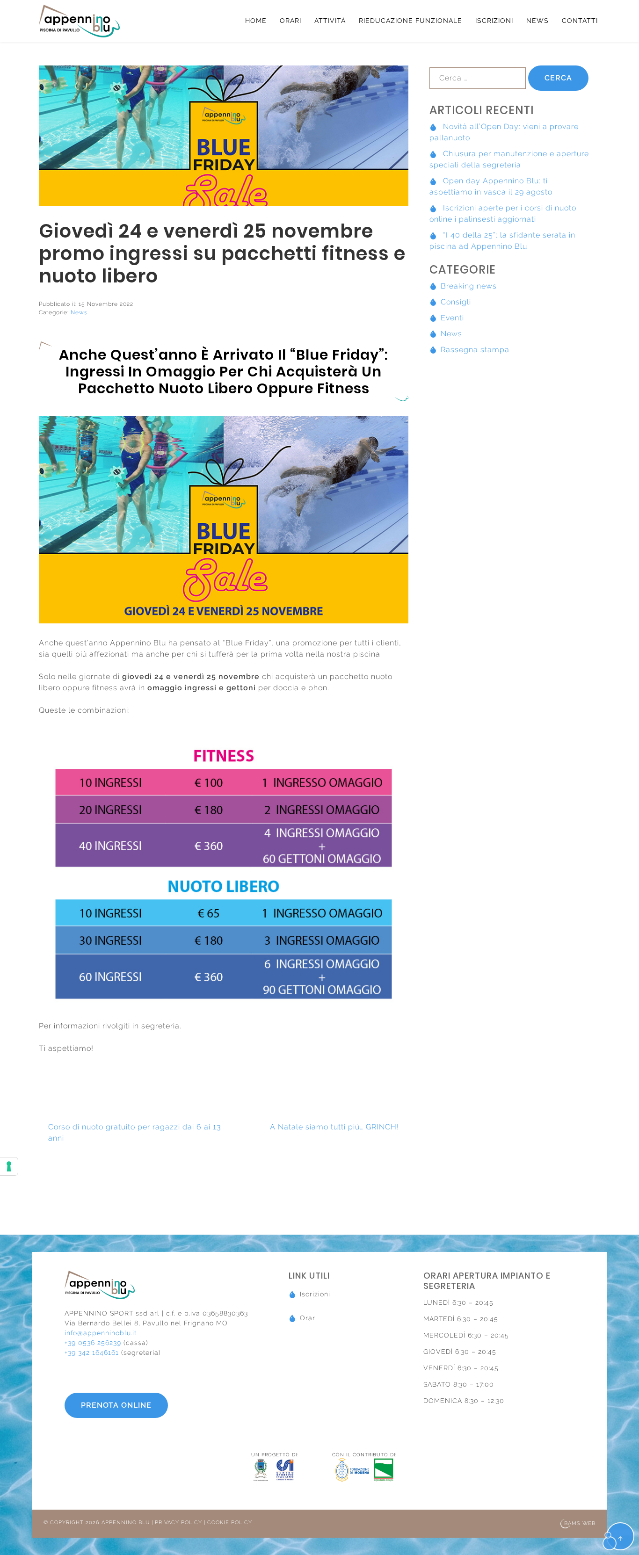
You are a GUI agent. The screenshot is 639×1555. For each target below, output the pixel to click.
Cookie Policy (229, 1522)
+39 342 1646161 (92, 1352)
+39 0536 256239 (93, 1342)
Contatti (580, 20)
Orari (290, 20)
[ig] (71, 1376)
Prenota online (116, 1405)
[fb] (67, 1376)
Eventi (452, 317)
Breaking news (469, 286)
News (537, 20)
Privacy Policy (178, 1522)
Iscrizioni (494, 20)
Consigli (456, 301)
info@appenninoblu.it (101, 1333)
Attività (330, 20)
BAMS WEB (579, 1523)
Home (256, 20)
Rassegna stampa (475, 349)
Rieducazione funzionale (410, 20)
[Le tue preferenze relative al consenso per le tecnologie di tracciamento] (9, 1166)
